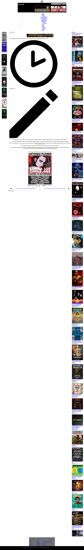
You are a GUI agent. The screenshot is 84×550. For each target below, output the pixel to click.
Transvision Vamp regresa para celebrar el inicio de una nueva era (77, 179)
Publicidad (43, 14)
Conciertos (44, 28)
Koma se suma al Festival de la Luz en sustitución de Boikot (77, 287)
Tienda (43, 30)
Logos (43, 25)
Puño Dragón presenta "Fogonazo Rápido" (75, 217)
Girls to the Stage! (44, 20)
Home (43, 13)
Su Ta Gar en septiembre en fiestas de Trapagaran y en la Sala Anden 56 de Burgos (76, 305)
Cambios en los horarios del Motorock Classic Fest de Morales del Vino (76, 395)
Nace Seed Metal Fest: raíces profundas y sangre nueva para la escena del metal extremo (77, 82)
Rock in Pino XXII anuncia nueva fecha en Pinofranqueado (77, 132)
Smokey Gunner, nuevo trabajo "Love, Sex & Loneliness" (77, 34)
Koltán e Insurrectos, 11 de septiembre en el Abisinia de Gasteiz (76, 361)
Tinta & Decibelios (44, 19)
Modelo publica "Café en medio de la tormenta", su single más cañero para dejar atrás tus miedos (77, 411)
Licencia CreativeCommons (32, 546)
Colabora (43, 26)
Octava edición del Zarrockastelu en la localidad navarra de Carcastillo (77, 199)
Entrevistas (44, 18)
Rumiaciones (44, 21)
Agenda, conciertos (45, 541)
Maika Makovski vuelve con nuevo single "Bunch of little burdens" (54, 188)
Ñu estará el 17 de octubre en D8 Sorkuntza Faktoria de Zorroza (77, 232)
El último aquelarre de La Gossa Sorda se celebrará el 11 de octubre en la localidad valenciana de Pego (77, 427)
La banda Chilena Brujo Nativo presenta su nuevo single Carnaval (77, 149)
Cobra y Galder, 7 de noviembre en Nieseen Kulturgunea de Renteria (77, 249)
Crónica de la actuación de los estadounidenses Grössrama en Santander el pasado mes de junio (77, 527)
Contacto (42, 29)
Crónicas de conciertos (38, 542)
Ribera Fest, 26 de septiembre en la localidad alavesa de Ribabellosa (77, 380)
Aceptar (63, 547)
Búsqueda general (45, 542)
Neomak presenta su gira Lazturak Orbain (76, 324)
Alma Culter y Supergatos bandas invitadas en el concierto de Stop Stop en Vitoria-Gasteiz (77, 341)
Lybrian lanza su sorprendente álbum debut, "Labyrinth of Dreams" (77, 477)
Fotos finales (45, 23)
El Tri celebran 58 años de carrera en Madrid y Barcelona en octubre (77, 102)
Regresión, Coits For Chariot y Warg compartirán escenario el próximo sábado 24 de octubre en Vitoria (77, 63)
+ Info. (57, 547)
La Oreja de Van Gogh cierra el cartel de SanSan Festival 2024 (25, 188)
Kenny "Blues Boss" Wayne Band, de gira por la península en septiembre (77, 159)
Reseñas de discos (39, 543)
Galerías (44, 22)
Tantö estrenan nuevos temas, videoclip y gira (77, 48)
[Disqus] (40, 204)
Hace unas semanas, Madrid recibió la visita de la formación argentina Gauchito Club (77, 267)
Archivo (43, 15)
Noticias (44, 16)
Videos (44, 544)
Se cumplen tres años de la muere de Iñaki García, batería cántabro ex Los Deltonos (77, 120)
